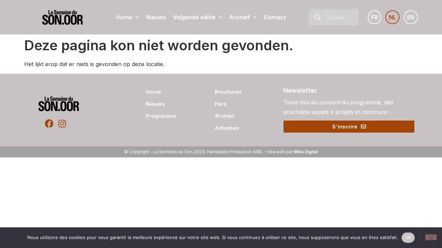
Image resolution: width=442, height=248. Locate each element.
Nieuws (156, 17)
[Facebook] (49, 123)
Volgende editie (194, 17)
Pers (221, 104)
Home (124, 17)
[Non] (431, 237)
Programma (161, 116)
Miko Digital (306, 151)
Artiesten (227, 128)
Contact (275, 17)
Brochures (228, 92)
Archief (239, 17)
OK (408, 237)
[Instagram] (62, 123)
